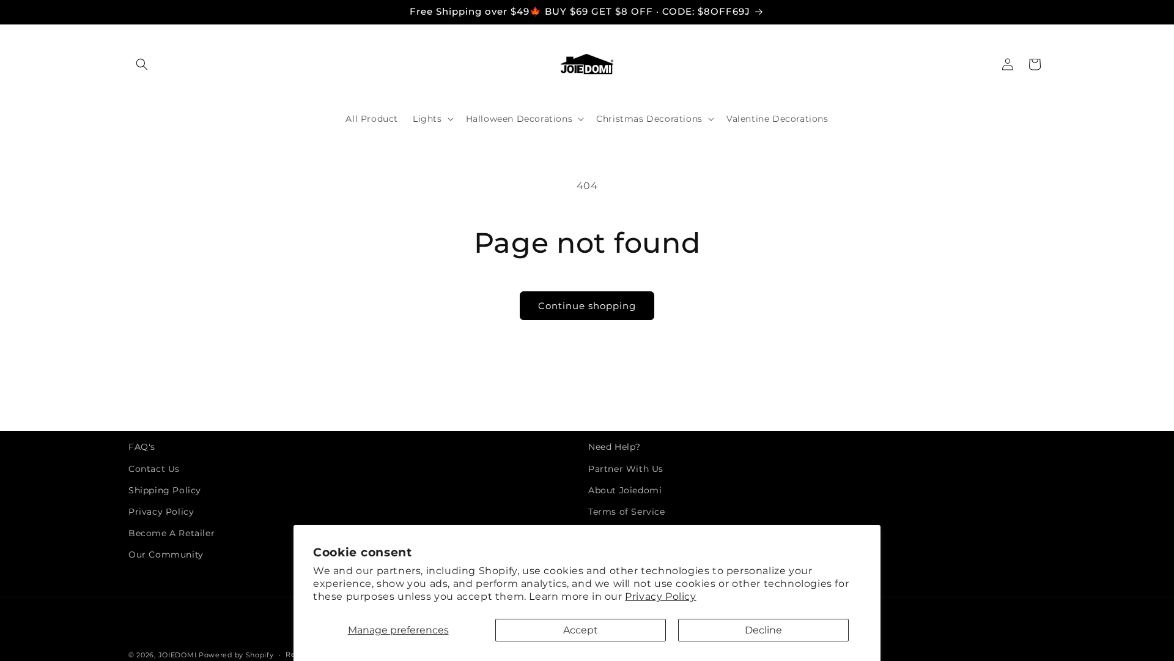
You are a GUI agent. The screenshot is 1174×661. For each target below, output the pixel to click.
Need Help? (614, 446)
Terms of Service (626, 511)
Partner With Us (625, 468)
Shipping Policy (164, 490)
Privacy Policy (660, 596)
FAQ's (141, 446)
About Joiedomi (625, 490)
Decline (763, 630)
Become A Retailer (171, 533)
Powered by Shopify (236, 655)
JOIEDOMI (177, 655)
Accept (580, 630)
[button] (141, 64)
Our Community (166, 554)
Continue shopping (587, 306)
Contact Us (154, 468)
